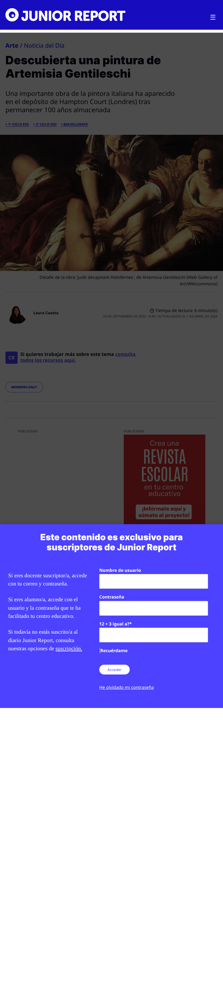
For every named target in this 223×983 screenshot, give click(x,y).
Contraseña (111, 597)
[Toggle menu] (213, 17)
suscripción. (68, 649)
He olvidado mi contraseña (126, 687)
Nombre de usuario (120, 570)
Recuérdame (114, 651)
